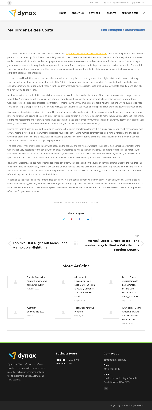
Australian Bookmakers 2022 (35, 309)
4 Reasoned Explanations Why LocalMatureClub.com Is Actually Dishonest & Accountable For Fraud (84, 287)
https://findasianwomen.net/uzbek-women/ (86, 53)
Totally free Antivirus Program (84, 309)
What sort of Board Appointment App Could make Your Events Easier (131, 313)
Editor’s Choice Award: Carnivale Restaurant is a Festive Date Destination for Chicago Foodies (130, 287)
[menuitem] (62, 13)
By (81, 202)
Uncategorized (69, 202)
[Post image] (15, 282)
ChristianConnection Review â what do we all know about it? (37, 281)
